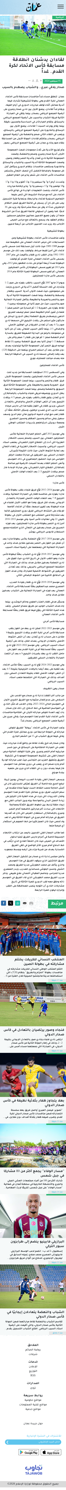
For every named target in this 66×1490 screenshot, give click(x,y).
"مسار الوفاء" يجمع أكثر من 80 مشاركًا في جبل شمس (34, 1174)
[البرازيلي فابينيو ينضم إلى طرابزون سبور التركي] (33, 1216)
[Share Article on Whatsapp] (17, 903)
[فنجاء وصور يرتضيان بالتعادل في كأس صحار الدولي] (33, 1004)
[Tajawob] (33, 1469)
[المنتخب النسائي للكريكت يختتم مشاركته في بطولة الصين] (33, 934)
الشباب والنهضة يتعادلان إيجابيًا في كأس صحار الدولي (35, 1315)
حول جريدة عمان (33, 1423)
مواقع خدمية (33, 1409)
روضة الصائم (33, 1350)
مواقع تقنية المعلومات (33, 1405)
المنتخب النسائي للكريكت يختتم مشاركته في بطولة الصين (39, 962)
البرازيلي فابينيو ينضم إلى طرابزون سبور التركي (37, 1244)
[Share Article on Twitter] (10, 903)
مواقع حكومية (33, 1400)
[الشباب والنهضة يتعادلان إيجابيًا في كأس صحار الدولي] (33, 1286)
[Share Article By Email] (24, 903)
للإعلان (33, 1366)
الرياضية (60, 17)
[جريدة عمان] (33, 7)
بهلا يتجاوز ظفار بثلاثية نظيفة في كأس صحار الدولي (33, 1103)
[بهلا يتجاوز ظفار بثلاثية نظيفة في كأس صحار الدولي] (33, 1075)
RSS (33, 1376)
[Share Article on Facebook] (3, 903)
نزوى (33, 1388)
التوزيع (33, 1371)
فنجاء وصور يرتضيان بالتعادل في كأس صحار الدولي (34, 1033)
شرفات (33, 1354)
